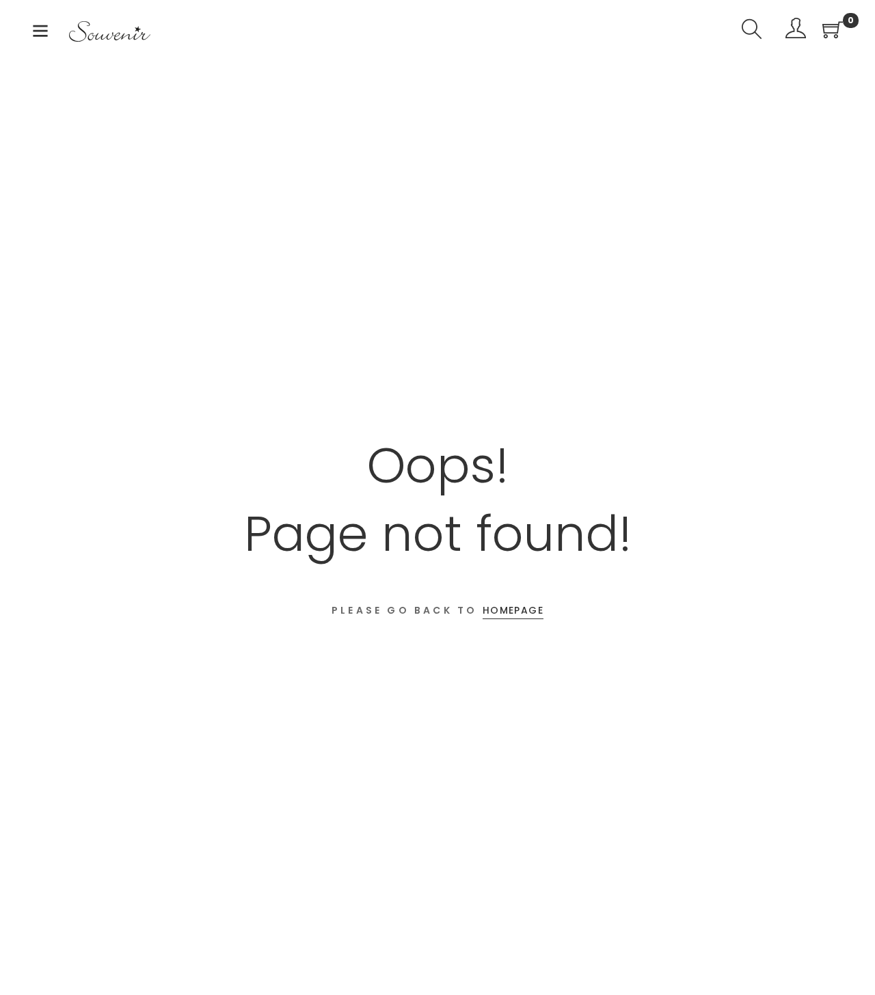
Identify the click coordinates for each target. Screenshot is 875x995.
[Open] (40, 34)
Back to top (849, 958)
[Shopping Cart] (832, 31)
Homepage (513, 610)
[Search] (752, 31)
